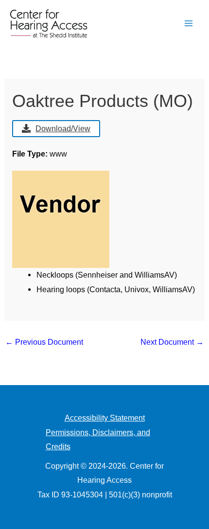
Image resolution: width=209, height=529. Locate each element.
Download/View (62, 128)
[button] (164, 23)
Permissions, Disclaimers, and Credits (98, 439)
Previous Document (44, 341)
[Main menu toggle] (188, 24)
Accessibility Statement (105, 417)
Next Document (172, 341)
